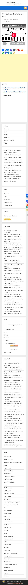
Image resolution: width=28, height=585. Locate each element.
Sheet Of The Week (9, 140)
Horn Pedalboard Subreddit (11, 505)
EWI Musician (7, 490)
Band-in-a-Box (17, 150)
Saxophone (7, 172)
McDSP (6, 533)
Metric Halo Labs (8, 536)
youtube (14, 181)
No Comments (7, 21)
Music (21, 162)
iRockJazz (6, 507)
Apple (8, 150)
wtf (10, 181)
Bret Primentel (7, 473)
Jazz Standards (8, 510)
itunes (19, 157)
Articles (5, 84)
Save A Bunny (7, 559)
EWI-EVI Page (7, 496)
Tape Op (6, 573)
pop (21, 165)
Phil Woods (7, 550)
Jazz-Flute (6, 516)
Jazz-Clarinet (7, 513)
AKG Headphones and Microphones (13, 462)
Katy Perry (10, 159)
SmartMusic (16, 174)
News (5, 131)
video (19, 178)
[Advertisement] (14, 68)
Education (7, 155)
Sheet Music (7, 137)
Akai (5, 150)
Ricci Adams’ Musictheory (10, 553)
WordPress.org (8, 205)
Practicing (6, 168)
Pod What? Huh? (10, 329)
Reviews (6, 134)
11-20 (7, 338)
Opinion (9, 165)
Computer (14, 152)
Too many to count (10, 343)
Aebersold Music (8, 459)
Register (6, 193)
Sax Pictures (7, 561)
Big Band (6, 152)
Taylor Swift (12, 176)
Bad (12, 150)
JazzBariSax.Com (8, 522)
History (5, 157)
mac (14, 159)
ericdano (16, 19)
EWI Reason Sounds (9, 493)
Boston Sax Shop (8, 471)
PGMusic (17, 165)
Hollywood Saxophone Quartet (12, 502)
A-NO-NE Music (8, 456)
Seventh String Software (10, 564)
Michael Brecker (13, 162)
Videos (5, 143)
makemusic (18, 159)
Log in (5, 196)
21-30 (7, 340)
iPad (13, 157)
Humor (10, 157)
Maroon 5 (6, 162)
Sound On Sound (8, 570)
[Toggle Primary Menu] (25, 8)
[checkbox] (3, 581)
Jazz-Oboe (7, 519)
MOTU (5, 542)
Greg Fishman (7, 499)
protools (11, 167)
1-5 (6, 332)
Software (6, 176)
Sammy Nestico (8, 556)
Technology (7, 178)
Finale (16, 155)
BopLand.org (7, 468)
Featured (6, 129)
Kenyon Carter (7, 527)
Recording (18, 170)
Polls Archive (7, 352)
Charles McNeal (8, 479)
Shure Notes (7, 567)
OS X (13, 165)
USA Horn (6, 576)
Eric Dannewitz (8, 488)
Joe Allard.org (7, 524)
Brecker (10, 152)
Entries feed (7, 199)
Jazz (6, 160)
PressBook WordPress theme (16, 583)
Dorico (5, 485)
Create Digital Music (9, 482)
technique (18, 176)
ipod (16, 157)
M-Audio (6, 530)
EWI (13, 155)
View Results (14, 349)
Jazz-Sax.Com (11, 2)
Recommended (9, 170)
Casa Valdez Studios (9, 476)
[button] (3, 50)
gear (20, 155)
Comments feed (8, 202)
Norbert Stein (7, 544)
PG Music (6, 547)
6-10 (7, 335)
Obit (5, 165)
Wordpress (6, 181)
